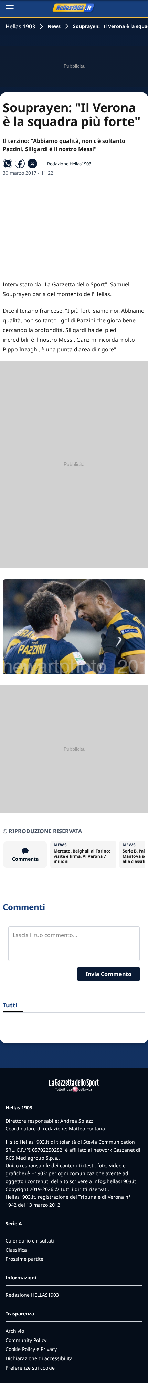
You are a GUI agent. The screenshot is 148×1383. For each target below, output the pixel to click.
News (54, 26)
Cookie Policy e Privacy (31, 1349)
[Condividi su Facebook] (20, 163)
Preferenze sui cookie (30, 1367)
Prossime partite (24, 1259)
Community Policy (26, 1340)
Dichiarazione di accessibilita (39, 1358)
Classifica (16, 1250)
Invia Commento (108, 974)
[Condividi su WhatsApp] (7, 163)
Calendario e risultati (30, 1240)
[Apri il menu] (10, 8)
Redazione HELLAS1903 (32, 1295)
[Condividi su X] (32, 163)
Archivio (15, 1330)
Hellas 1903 (20, 26)
